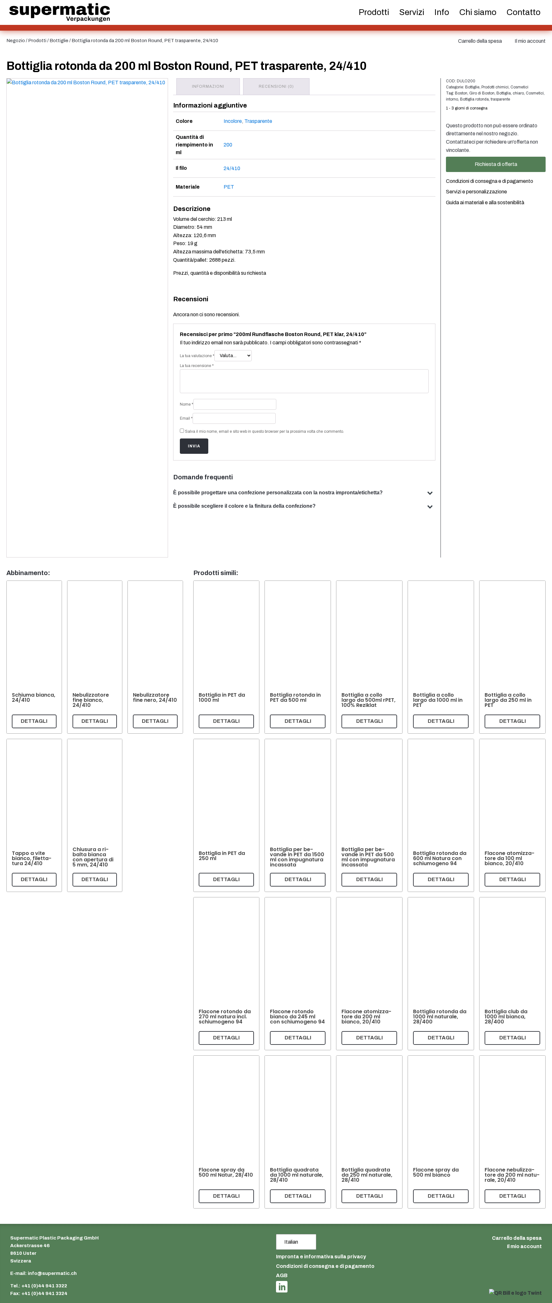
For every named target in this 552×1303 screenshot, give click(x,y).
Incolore (233, 121)
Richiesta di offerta (496, 164)
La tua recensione (197, 365)
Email (186, 418)
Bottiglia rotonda (474, 99)
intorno (452, 99)
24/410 (232, 168)
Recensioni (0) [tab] (276, 86)
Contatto (523, 12)
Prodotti (37, 40)
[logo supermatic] (59, 12)
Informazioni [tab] (208, 86)
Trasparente (258, 121)
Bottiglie (59, 40)
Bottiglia (503, 93)
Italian (291, 1242)
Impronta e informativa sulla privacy (321, 1256)
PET (229, 187)
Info (441, 12)
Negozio (15, 40)
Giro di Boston (481, 93)
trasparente (500, 99)
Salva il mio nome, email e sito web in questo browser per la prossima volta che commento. (264, 431)
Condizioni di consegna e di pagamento (489, 181)
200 (228, 144)
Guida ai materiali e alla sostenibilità (485, 202)
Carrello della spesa (480, 41)
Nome (186, 404)
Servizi (411, 12)
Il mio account (530, 41)
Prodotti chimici (495, 87)
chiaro (518, 93)
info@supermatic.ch (52, 1273)
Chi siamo (477, 12)
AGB (282, 1275)
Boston (461, 93)
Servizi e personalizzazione (476, 191)
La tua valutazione (197, 356)
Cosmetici (519, 87)
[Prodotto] (34, 657)
